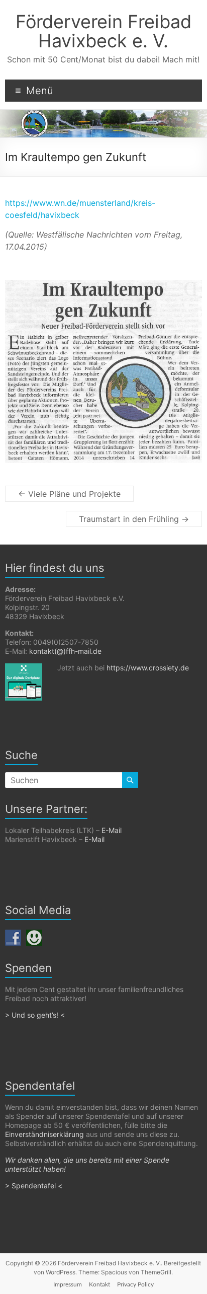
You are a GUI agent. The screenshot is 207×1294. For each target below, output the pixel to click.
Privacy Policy (135, 1284)
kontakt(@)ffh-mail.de (65, 651)
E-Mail (111, 830)
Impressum (67, 1284)
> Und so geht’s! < (35, 1015)
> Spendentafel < (34, 1185)
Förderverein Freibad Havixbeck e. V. (103, 31)
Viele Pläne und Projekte (69, 494)
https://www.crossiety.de (148, 667)
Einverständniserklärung (44, 1134)
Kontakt (99, 1284)
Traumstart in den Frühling (134, 519)
